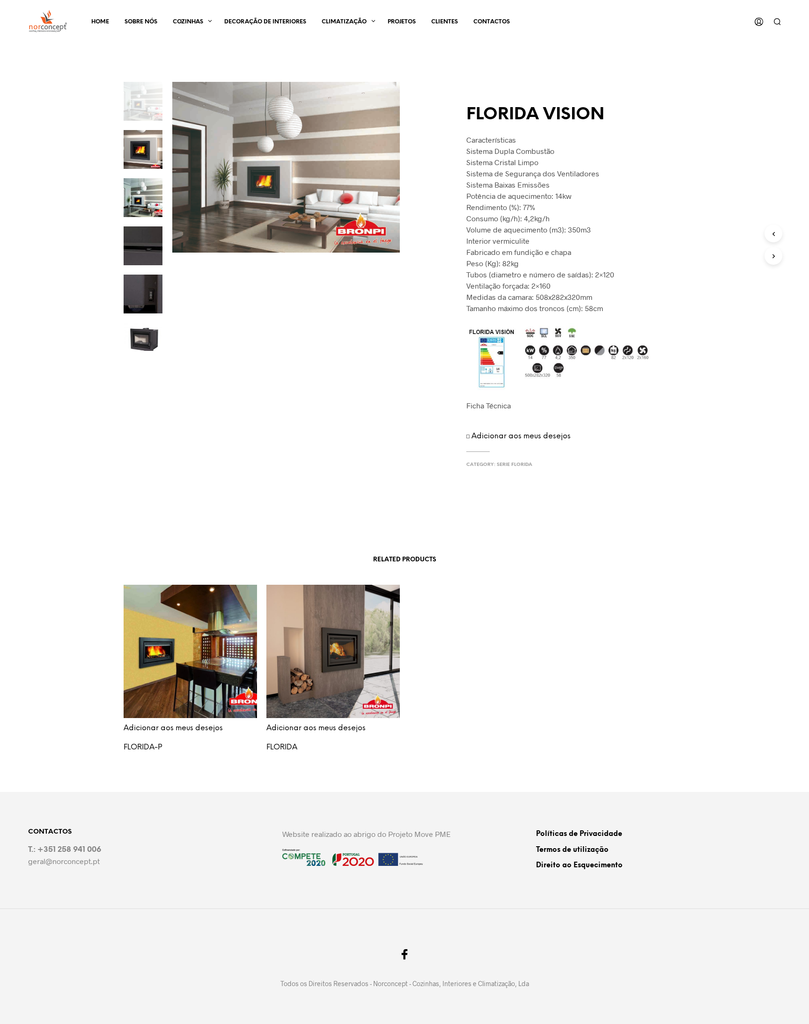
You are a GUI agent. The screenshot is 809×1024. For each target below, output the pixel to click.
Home (100, 22)
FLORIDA (281, 747)
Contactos (491, 22)
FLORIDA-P (143, 747)
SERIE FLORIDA (514, 464)
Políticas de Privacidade (579, 834)
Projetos (402, 22)
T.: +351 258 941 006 (64, 850)
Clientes (444, 22)
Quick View (196, 725)
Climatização (344, 22)
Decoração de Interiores (265, 22)
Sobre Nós (141, 22)
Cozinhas (188, 22)
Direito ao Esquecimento (579, 865)
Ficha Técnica (488, 405)
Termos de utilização (572, 850)
